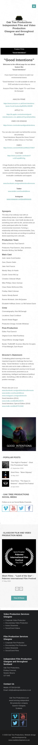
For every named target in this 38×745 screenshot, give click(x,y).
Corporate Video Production (15, 620)
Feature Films (19, 49)
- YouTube (13, 508)
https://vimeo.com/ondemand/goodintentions (19, 125)
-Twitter (21, 508)
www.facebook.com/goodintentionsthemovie (19, 183)
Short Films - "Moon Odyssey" (21, 472)
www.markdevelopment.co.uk (19, 740)
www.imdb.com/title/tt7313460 (13, 406)
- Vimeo (5, 508)
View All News (19, 598)
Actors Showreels (11, 625)
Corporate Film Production (14, 643)
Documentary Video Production (16, 623)
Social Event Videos (12, 628)
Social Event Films (12, 650)
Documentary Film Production (16, 645)
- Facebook (29, 508)
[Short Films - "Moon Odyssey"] (5, 474)
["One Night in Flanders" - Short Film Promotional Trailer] (5, 464)
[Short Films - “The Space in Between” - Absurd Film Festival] (5, 483)
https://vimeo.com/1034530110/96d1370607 (19, 148)
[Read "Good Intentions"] (19, 434)
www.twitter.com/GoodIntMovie (19, 191)
